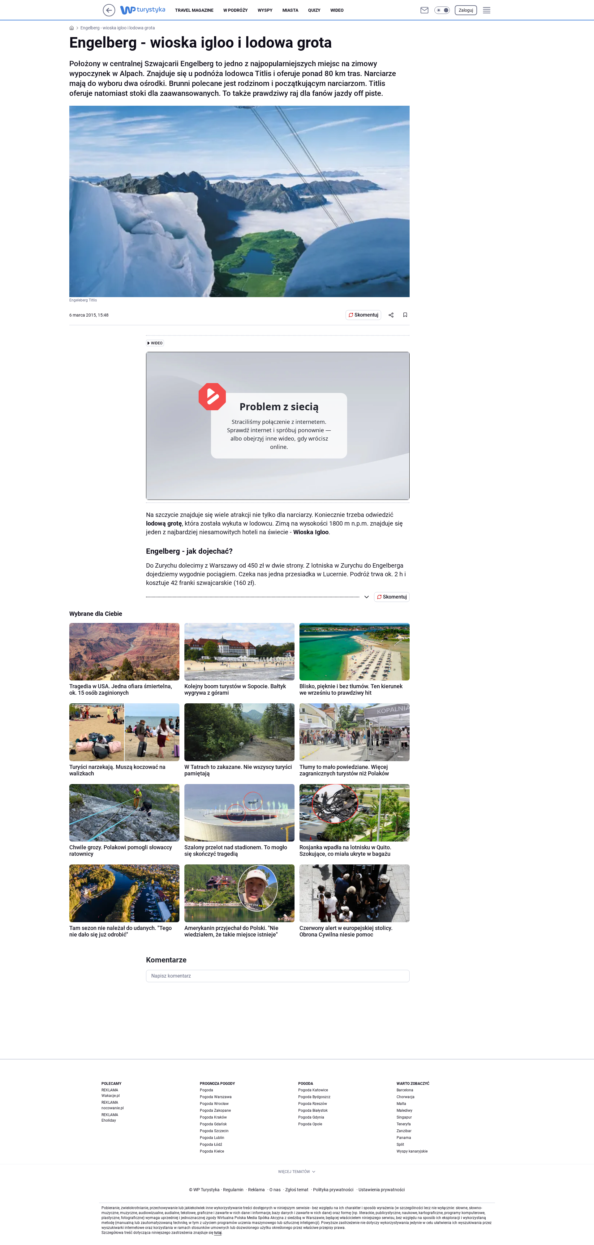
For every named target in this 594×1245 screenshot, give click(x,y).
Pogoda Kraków (213, 1117)
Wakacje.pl (110, 1096)
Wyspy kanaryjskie (412, 1151)
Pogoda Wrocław (214, 1104)
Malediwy (404, 1110)
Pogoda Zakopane (215, 1110)
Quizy (314, 10)
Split (400, 1144)
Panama (404, 1138)
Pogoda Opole (310, 1124)
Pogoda (206, 1090)
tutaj (218, 1232)
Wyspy (265, 10)
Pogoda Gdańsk (213, 1124)
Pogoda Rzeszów (312, 1104)
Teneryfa (404, 1124)
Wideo (337, 10)
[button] (442, 10)
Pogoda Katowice (313, 1090)
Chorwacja (406, 1097)
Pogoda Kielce (212, 1151)
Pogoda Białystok (313, 1110)
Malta (401, 1104)
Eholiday (108, 1120)
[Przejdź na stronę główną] (109, 15)
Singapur (404, 1117)
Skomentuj (366, 315)
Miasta (290, 10)
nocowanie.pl (112, 1108)
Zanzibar (404, 1131)
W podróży (235, 10)
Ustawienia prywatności (380, 1189)
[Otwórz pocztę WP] (424, 10)
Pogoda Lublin (212, 1138)
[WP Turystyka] (147, 10)
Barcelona (405, 1090)
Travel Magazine (194, 10)
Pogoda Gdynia (311, 1117)
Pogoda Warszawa (216, 1097)
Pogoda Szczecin (214, 1131)
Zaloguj (466, 10)
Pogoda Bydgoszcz (314, 1097)
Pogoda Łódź (211, 1144)
